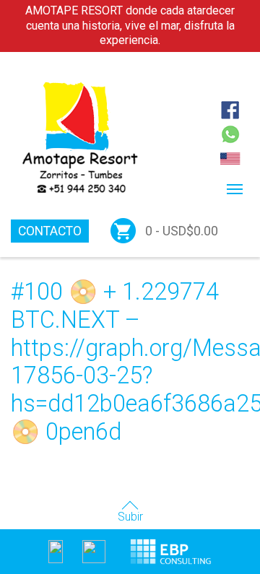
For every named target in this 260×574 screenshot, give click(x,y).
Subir (130, 516)
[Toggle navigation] (234, 189)
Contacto (50, 231)
